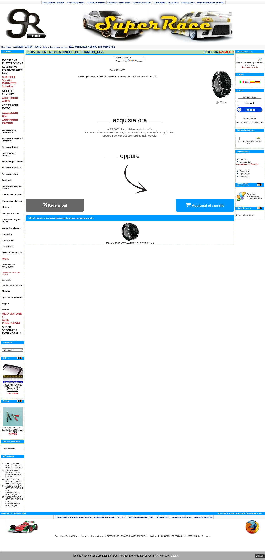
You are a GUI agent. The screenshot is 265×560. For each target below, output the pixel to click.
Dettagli (175, 555)
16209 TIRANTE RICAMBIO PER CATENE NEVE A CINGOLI (13, 473)
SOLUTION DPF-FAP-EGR (134, 517)
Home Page (6, 47)
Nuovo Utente (249, 118)
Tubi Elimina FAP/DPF (53, 3)
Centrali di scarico (142, 3)
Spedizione (245, 174)
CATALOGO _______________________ (249, 164)
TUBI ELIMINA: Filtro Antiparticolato (73, 517)
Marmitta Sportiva (203, 517)
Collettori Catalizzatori (119, 3)
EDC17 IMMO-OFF (159, 517)
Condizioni (244, 171)
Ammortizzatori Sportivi (166, 3)
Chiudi (259, 556)
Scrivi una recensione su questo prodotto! (254, 196)
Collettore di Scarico (181, 517)
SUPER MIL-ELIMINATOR (106, 517)
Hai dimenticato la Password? (249, 122)
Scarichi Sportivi (76, 3)
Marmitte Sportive (96, 3)
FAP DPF (244, 159)
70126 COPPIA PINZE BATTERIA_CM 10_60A (12, 429)
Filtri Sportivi (188, 3)
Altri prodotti (9, 449)
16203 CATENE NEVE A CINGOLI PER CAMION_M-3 (13, 481)
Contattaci (244, 176)
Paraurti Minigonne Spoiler (210, 3)
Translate (139, 61)
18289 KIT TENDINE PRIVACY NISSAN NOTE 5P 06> (12, 387)
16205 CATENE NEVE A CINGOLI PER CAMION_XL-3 (92, 47)
